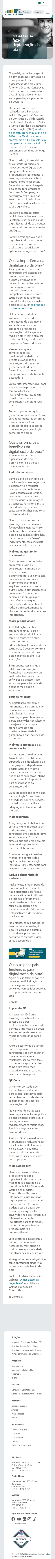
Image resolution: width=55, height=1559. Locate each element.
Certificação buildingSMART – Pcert (26, 1393)
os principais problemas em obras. (27, 306)
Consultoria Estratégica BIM (23, 1389)
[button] (48, 12)
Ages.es (40, 1554)
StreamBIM (16, 1373)
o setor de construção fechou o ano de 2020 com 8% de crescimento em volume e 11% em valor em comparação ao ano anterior (27, 136)
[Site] (35, 1519)
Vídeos (14, 1417)
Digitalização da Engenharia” (24, 1281)
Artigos (14, 1409)
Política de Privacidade (20, 1445)
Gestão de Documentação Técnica (26, 1349)
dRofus (14, 1377)
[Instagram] (29, 1519)
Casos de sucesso (19, 1405)
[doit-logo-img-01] (14, 12)
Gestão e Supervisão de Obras (24, 1346)
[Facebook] (13, 1519)
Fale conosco (17, 1437)
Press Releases (17, 1413)
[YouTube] (19, 1519)
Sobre (19, 1429)
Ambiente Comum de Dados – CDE (26, 1342)
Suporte (14, 1441)
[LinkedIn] (24, 1519)
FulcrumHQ (22, 1369)
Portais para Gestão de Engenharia (26, 1353)
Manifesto (15, 1433)
